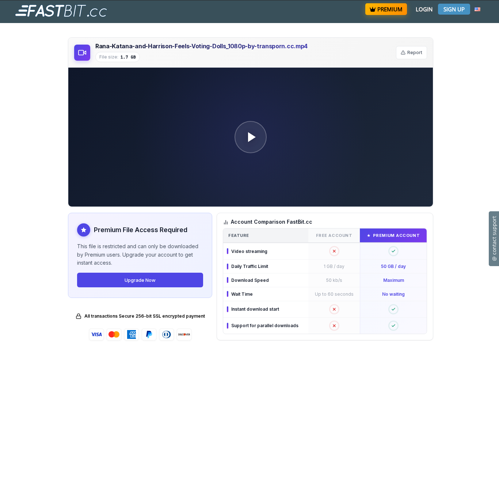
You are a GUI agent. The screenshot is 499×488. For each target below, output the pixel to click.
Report (414, 52)
